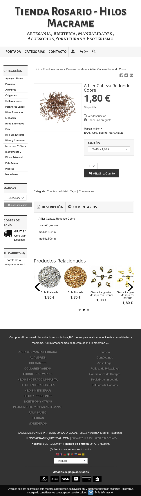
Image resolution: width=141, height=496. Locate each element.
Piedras (9, 168)
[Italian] (68, 455)
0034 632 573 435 (82, 438)
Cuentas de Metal (57, 191)
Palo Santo (11, 163)
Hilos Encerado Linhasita (14, 115)
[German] (64, 455)
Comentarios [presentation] (84, 207)
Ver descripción (97, 115)
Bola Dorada (75, 292)
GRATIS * (20, 231)
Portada (13, 51)
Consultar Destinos (20, 237)
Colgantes (11, 95)
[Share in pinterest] (131, 75)
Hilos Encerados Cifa (14, 126)
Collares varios (13, 101)
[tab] (50, 207)
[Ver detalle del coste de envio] (9, 234)
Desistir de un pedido (104, 379)
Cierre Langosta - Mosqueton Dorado (128, 295)
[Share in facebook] (121, 75)
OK (91, 492)
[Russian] (75, 455)
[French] (61, 455)
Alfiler (96, 128)
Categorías (35, 51)
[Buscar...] (93, 52)
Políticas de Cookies (105, 385)
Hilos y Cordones (15, 140)
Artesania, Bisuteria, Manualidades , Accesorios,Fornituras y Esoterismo (70, 36)
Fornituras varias (15, 106)
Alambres (10, 89)
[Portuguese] (72, 455)
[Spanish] (79, 455)
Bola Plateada (49, 292)
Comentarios (86, 191)
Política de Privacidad (105, 368)
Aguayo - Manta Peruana (14, 81)
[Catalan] (83, 455)
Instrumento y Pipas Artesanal (14, 154)
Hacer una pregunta (99, 120)
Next (130, 287)
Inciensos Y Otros (15, 146)
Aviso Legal (104, 363)
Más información (104, 492)
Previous (37, 287)
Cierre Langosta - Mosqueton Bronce (101, 293)
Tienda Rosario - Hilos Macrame (71, 17)
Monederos (11, 174)
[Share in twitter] (126, 75)
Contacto (57, 51)
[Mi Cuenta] (73, 52)
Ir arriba (105, 352)
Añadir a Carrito (103, 173)
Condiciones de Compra (104, 374)
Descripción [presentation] (52, 207)
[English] (57, 455)
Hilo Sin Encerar (14, 134)
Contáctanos (105, 357)
